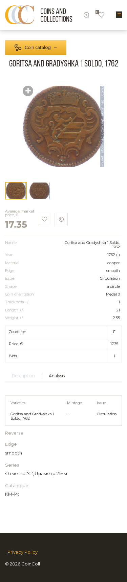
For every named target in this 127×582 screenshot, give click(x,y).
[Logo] (38, 14)
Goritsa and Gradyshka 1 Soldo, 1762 (32, 416)
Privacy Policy (22, 552)
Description (23, 375)
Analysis (57, 375)
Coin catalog (38, 47)
